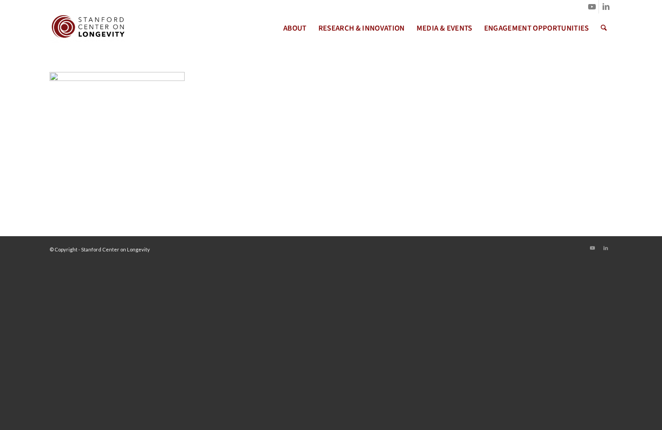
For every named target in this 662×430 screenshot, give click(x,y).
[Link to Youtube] (592, 6)
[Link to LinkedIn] (605, 6)
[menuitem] (295, 28)
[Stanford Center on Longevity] (87, 28)
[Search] (603, 28)
